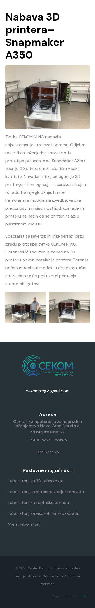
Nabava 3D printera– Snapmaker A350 (34, 36)
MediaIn (81, 596)
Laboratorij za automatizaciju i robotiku (46, 491)
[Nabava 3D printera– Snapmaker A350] (47, 97)
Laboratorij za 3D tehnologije (36, 481)
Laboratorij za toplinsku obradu (38, 502)
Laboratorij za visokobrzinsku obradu (43, 513)
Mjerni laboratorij (24, 524)
